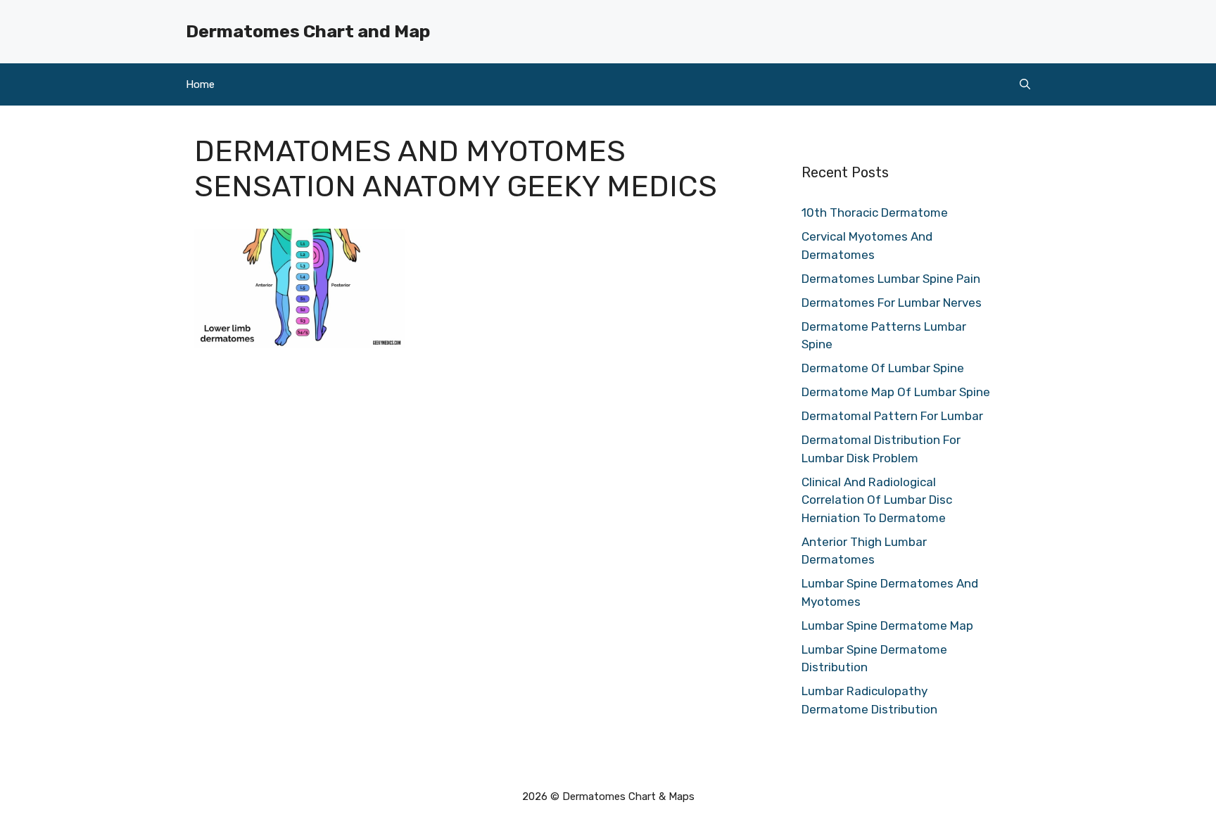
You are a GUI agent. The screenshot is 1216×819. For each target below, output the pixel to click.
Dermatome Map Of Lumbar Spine (896, 392)
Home (200, 84)
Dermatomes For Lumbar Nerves (892, 303)
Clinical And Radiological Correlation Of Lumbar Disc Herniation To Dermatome (877, 500)
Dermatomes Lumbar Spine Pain (891, 279)
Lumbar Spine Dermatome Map (887, 625)
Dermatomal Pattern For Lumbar (892, 416)
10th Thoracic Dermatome (875, 212)
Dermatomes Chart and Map (308, 31)
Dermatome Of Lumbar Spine (883, 368)
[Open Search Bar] (1025, 84)
